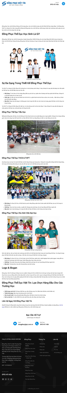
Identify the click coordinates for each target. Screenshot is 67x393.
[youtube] (11, 379)
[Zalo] (3, 379)
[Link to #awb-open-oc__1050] (63, 3)
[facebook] (8, 379)
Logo (40, 275)
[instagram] (6, 379)
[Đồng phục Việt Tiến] (14, 1)
